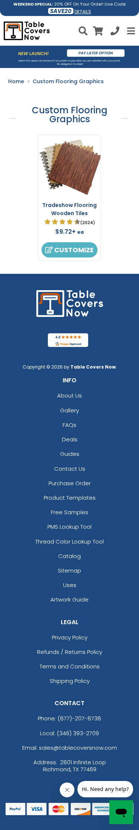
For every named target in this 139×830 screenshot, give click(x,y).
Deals (69, 439)
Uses (69, 585)
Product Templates (70, 498)
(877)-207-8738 (79, 718)
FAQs (69, 425)
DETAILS (83, 12)
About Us (69, 395)
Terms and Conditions (70, 666)
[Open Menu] (130, 31)
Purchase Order (70, 483)
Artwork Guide (69, 599)
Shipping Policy (70, 681)
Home (16, 81)
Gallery (69, 410)
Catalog (69, 556)
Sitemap (69, 570)
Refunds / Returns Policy (69, 652)
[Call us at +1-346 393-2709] (114, 32)
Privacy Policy (69, 637)
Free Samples (69, 512)
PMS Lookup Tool (69, 527)
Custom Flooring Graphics (68, 81)
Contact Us (69, 469)
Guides (69, 454)
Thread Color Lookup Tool (69, 541)
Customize (73, 249)
